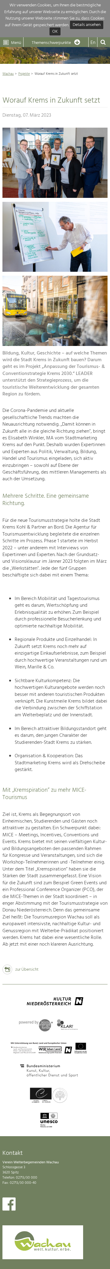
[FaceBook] (9, 1205)
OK (55, 31)
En (92, 43)
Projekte (24, 74)
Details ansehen (87, 25)
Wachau (8, 74)
